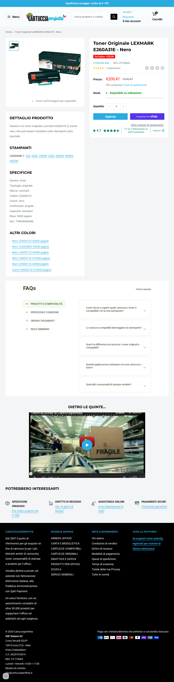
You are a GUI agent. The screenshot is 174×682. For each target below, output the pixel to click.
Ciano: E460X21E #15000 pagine (31, 269)
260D (34, 155)
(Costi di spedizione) (135, 85)
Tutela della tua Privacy (106, 569)
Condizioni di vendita (104, 543)
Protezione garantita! (154, 506)
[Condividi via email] (162, 68)
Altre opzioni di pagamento (147, 125)
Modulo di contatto (15, 668)
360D (51, 155)
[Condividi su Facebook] (147, 68)
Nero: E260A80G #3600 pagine (30, 246)
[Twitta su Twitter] (157, 68)
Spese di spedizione (104, 559)
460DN (69, 155)
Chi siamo (98, 538)
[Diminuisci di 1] (109, 106)
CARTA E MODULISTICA (65, 543)
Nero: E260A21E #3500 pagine (30, 241)
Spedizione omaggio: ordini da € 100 (87, 3)
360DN (59, 155)
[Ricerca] (114, 17)
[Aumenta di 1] (123, 106)
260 (28, 155)
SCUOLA (56, 569)
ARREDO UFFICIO (61, 538)
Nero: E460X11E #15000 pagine (31, 258)
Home (8, 31)
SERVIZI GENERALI (62, 574)
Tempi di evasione (103, 564)
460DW (14, 161)
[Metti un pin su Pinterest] (152, 68)
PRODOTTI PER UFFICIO (65, 564)
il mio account (132, 21)
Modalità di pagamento (106, 553)
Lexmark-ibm (101, 63)
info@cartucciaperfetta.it (18, 672)
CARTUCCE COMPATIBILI (66, 548)
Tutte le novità (100, 574)
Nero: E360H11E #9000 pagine (30, 252)
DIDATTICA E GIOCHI (63, 559)
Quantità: (98, 106)
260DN (43, 155)
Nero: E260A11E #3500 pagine (30, 264)
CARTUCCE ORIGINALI (64, 553)
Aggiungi (110, 116)
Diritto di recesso (102, 548)
